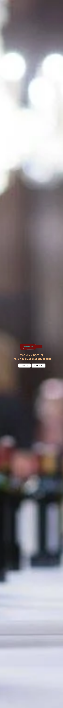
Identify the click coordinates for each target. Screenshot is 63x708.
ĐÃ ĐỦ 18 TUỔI (24, 365)
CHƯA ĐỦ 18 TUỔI (38, 365)
